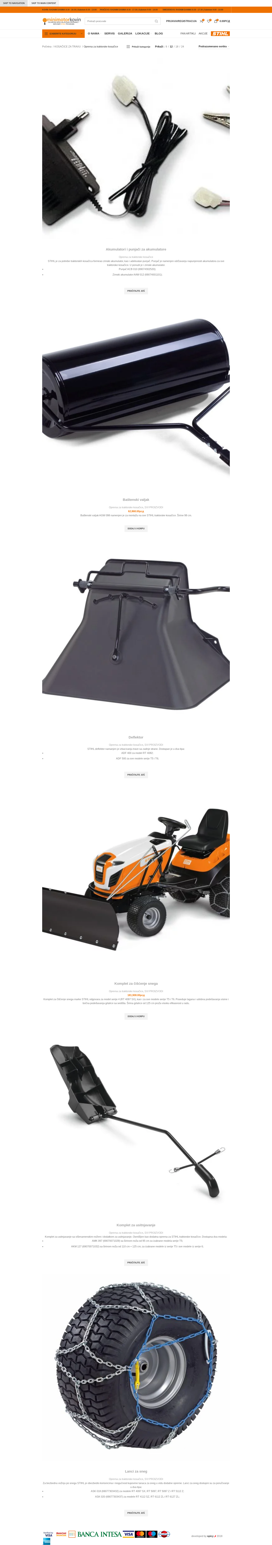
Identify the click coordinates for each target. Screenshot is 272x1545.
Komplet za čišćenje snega (136, 984)
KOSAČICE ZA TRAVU (67, 46)
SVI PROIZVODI (153, 507)
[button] (136, 528)
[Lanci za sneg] (136, 1367)
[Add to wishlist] (136, 284)
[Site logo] (62, 21)
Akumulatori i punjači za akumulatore (136, 249)
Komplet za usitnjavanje (136, 1225)
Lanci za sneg (136, 1471)
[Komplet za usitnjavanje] (136, 1121)
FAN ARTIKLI (188, 33)
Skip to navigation (14, 3)
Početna (47, 46)
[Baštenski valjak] (136, 396)
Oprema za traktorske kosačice (136, 257)
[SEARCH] (156, 21)
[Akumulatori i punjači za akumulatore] (136, 146)
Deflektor (136, 737)
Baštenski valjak (136, 500)
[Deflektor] (136, 633)
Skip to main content (43, 3)
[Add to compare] (136, 243)
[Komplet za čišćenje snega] (136, 879)
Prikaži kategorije (141, 46)
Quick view (136, 298)
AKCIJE (203, 33)
